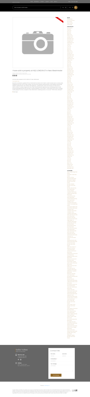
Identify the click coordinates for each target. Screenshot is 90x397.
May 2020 (69, 64)
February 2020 (70, 68)
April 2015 (69, 145)
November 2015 (70, 136)
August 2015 (69, 140)
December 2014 (70, 151)
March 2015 (69, 147)
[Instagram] (21, 360)
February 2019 (70, 84)
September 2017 (70, 106)
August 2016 (69, 124)
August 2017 (69, 108)
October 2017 (69, 105)
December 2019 (70, 70)
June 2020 (69, 62)
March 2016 (69, 131)
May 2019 (69, 80)
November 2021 (70, 40)
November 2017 (70, 104)
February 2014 (70, 164)
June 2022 (69, 30)
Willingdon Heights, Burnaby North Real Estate (71, 336)
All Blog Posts (69, 19)
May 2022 (69, 32)
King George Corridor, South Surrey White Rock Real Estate (72, 263)
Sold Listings (69, 24)
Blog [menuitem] (52, 1)
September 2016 (70, 123)
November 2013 (70, 168)
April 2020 (69, 65)
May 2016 (69, 128)
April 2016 (69, 129)
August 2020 (69, 60)
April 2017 (69, 113)
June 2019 (69, 78)
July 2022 (69, 29)
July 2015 (69, 141)
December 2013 (70, 167)
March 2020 (69, 66)
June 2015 (69, 143)
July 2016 (69, 125)
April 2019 (69, 81)
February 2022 (70, 36)
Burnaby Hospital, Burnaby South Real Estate (71, 185)
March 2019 (69, 82)
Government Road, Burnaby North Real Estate (71, 244)
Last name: (64, 353)
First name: (53, 353)
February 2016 (70, 132)
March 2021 (69, 50)
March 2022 (69, 34)
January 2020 (70, 69)
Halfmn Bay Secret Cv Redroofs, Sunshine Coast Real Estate (71, 248)
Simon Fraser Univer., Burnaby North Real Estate (71, 306)
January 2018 (69, 101)
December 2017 (70, 102)
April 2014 (69, 161)
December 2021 (70, 38)
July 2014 (69, 157)
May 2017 (69, 112)
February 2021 (70, 52)
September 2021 (70, 42)
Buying (42, 1)
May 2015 (69, 144)
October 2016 (70, 121)
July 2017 (68, 109)
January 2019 (69, 85)
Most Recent (69, 28)
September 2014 (70, 155)
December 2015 (70, 135)
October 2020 (70, 57)
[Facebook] (19, 360)
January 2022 (70, 37)
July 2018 (69, 93)
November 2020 (70, 56)
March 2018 (69, 98)
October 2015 (70, 137)
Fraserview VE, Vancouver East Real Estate (71, 237)
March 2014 (69, 163)
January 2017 (69, 117)
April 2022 (69, 33)
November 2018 (70, 88)
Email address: (54, 358)
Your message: (54, 363)
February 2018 (70, 100)
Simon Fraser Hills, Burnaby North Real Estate (71, 302)
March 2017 (69, 114)
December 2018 (70, 86)
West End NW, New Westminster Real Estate (23, 74)
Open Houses (70, 23)
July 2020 (69, 61)
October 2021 (70, 41)
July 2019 (69, 77)
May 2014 (69, 160)
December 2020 (70, 54)
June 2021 (69, 46)
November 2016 (70, 120)
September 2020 (70, 58)
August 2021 (69, 44)
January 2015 (69, 149)
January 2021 (69, 53)
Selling (47, 1)
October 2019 (70, 73)
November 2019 (70, 72)
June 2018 (69, 94)
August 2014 (69, 156)
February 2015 (70, 148)
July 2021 (69, 45)
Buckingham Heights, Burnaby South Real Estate (71, 181)
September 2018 (70, 90)
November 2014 (70, 152)
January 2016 (69, 133)
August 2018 (69, 92)
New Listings (69, 21)
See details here (15, 81)
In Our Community (71, 20)
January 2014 (69, 165)
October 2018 (70, 89)
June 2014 (69, 159)
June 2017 (69, 111)
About (55, 1)
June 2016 (69, 127)
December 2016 (70, 119)
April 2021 (69, 49)
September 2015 (70, 139)
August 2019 (69, 76)
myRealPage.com (47, 385)
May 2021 (69, 48)
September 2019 (70, 74)
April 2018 (69, 97)
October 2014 (70, 153)
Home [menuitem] (31, 1)
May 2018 (69, 96)
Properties (36, 1)
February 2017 (70, 116)
